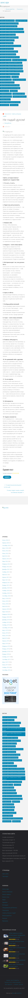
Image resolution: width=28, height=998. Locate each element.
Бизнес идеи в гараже (21, 20)
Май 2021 (5, 574)
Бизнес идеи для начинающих (8, 54)
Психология (20, 9)
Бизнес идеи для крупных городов (9, 51)
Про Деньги (8, 984)
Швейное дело (14, 105)
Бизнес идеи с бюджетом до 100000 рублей (11, 65)
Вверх (4, 466)
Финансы (4, 918)
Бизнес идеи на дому (6, 60)
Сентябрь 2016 (6, 670)
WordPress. (19, 993)
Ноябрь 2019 (5, 622)
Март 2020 (5, 612)
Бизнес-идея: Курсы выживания (17, 960)
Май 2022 (5, 556)
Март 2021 (5, 580)
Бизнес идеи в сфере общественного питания (12, 32)
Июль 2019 (5, 633)
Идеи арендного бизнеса (19, 79)
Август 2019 (5, 630)
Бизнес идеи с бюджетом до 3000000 (10, 74)
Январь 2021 (5, 585)
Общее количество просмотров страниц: (13, 856)
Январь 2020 (5, 617)
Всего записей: (6, 861)
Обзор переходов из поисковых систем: (13, 858)
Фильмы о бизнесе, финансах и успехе (10, 102)
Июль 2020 (5, 601)
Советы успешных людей (8, 913)
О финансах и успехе (6, 93)
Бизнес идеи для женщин (7, 48)
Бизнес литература (7, 891)
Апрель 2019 (5, 641)
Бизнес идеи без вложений (7, 20)
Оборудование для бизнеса (9, 907)
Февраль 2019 (6, 646)
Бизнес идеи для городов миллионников (10, 46)
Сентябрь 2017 (6, 659)
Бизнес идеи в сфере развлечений (9, 37)
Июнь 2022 (5, 553)
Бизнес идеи (5, 889)
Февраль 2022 (6, 564)
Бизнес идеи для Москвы (7, 43)
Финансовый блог (10, 9)
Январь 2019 (5, 649)
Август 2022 (5, 548)
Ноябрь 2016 (5, 667)
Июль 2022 (5, 550)
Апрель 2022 (5, 558)
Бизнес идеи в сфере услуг (7, 40)
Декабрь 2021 (6, 569)
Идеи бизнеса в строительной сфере (10, 85)
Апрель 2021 (5, 577)
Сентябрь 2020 (6, 596)
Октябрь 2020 (6, 593)
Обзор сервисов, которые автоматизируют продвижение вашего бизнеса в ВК (17, 935)
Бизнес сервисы (6, 894)
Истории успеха (4, 91)
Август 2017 (5, 662)
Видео (4, 899)
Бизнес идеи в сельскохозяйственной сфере (12, 29)
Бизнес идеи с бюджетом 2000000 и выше (11, 63)
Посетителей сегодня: (8, 842)
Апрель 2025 (5, 543)
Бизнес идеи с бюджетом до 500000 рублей (11, 68)
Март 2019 (5, 643)
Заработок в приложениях (13, 982)
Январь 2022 (5, 566)
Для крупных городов (6, 79)
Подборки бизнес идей (18, 93)
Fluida (13, 993)
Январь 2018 (5, 654)
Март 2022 (5, 561)
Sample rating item (7, 473)
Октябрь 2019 (6, 625)
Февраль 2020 (6, 614)
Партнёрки (5, 876)
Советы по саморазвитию (19, 96)
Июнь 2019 (5, 635)
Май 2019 (5, 638)
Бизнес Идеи (5, 2)
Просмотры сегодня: (7, 840)
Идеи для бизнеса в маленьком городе (10, 88)
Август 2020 (5, 598)
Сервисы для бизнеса (6, 96)
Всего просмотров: (7, 850)
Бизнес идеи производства (19, 60)
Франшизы (5, 921)
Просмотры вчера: (7, 845)
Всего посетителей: (7, 853)
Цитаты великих (4, 105)
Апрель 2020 (5, 609)
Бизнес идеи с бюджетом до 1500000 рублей (12, 71)
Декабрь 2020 (6, 588)
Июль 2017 (5, 665)
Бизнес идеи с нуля (5, 77)
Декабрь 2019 (6, 619)
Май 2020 (5, 606)
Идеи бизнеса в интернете (7, 82)
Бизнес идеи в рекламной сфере (9, 26)
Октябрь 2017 (6, 657)
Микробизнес (13, 91)
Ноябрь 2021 (5, 572)
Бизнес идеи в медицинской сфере (9, 23)
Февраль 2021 (6, 582)
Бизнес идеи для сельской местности (10, 57)
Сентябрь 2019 (6, 627)
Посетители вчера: (7, 848)
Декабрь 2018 (6, 651)
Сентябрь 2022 (6, 545)
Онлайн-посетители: (7, 837)
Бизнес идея (15, 77)
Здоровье (4, 902)
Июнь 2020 (5, 604)
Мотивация (5, 905)
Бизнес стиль (5, 897)
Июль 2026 (5, 540)
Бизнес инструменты (12, 980)
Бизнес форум (18, 984)
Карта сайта (5, 874)
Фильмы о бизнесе (5, 99)
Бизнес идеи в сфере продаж (8, 34)
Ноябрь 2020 (5, 590)
